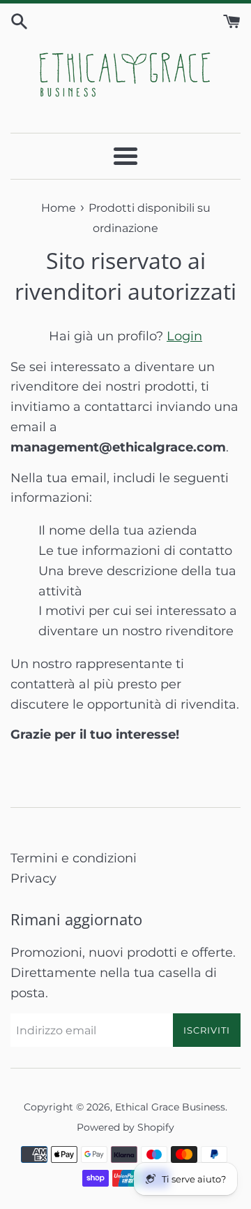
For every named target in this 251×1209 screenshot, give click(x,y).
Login (184, 336)
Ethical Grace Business (170, 1107)
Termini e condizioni (73, 858)
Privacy (33, 878)
